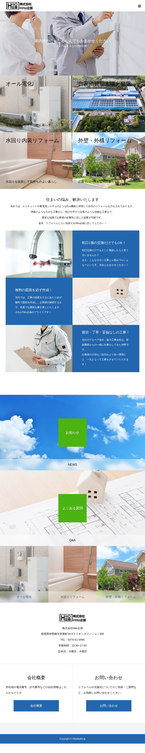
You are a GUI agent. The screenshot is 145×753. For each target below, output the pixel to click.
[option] (72, 38)
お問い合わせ (109, 705)
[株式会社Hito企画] (19, 5)
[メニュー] (139, 5)
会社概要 (36, 705)
